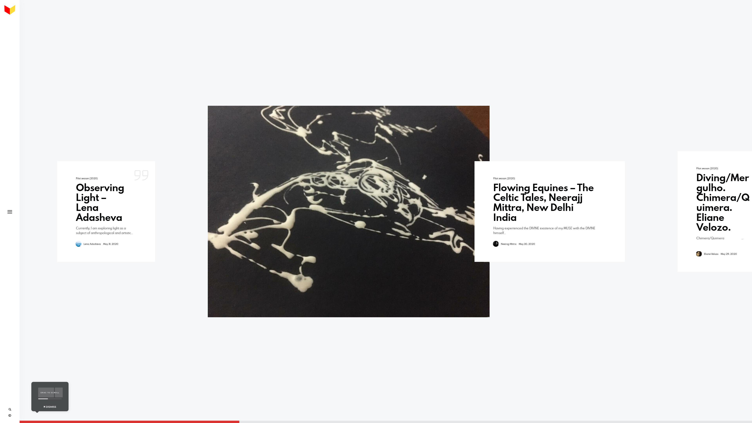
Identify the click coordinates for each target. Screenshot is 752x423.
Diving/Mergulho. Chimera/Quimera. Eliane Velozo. (722, 202)
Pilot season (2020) (87, 178)
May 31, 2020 (110, 243)
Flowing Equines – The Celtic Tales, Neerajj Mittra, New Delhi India (543, 202)
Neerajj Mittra (508, 243)
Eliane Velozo (711, 253)
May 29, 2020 (729, 253)
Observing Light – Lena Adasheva (100, 202)
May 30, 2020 (527, 243)
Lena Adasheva (92, 243)
